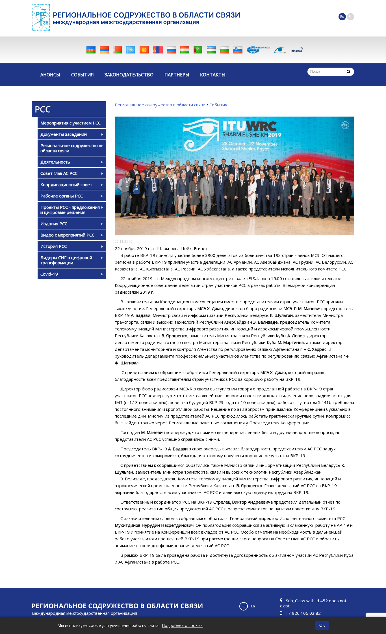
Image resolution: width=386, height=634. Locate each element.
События (218, 105)
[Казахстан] (130, 50)
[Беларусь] (117, 50)
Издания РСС (53, 223)
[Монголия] (158, 50)
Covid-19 (49, 274)
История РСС (53, 246)
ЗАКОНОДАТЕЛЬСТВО (129, 75)
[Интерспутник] (258, 50)
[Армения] (104, 50)
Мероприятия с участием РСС (70, 123)
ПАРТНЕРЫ (176, 75)
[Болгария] (224, 50)
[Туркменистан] (198, 50)
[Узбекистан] (211, 50)
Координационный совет (66, 184)
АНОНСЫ (50, 75)
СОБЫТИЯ (82, 75)
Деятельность (55, 162)
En (350, 16)
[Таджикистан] (184, 50)
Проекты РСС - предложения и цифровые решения (70, 209)
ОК (322, 625)
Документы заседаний (63, 134)
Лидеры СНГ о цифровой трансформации (66, 260)
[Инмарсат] (297, 50)
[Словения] (237, 50)
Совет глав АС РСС (58, 173)
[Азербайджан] (91, 50)
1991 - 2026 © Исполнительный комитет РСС (84, 616)
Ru (342, 16)
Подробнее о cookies (182, 625)
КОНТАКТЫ (212, 75)
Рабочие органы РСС (61, 196)
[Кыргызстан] (144, 50)
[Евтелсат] (280, 50)
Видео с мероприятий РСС (67, 235)
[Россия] (171, 50)
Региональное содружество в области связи (70, 148)
